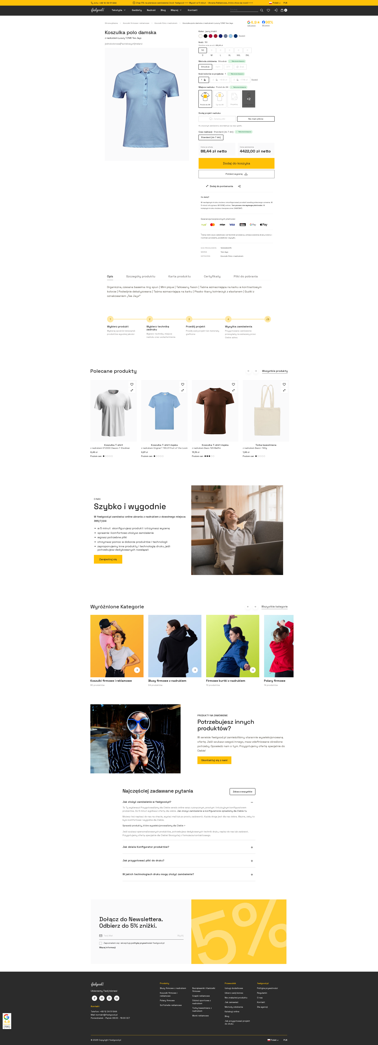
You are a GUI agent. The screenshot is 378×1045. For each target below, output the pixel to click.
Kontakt (261, 1002)
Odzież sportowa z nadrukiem (201, 1002)
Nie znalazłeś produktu (236, 997)
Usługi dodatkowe (234, 988)
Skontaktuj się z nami (214, 760)
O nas (260, 997)
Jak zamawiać (231, 1002)
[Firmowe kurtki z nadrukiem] (253, 672)
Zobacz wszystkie (242, 791)
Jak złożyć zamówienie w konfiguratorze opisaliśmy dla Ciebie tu (212, 811)
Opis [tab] (110, 276)
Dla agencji (262, 1007)
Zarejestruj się (108, 559)
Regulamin (262, 993)
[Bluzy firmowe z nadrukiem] (195, 672)
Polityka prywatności (267, 988)
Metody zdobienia (234, 1007)
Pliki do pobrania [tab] (246, 276)
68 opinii (266, 25)
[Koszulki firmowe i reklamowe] (137, 672)
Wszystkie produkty (275, 371)
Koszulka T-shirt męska (164, 446)
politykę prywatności (141, 943)
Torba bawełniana (259, 446)
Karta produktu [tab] (179, 276)
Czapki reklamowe (201, 996)
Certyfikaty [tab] (212, 276)
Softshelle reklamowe (171, 1005)
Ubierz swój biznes (234, 993)
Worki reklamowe (200, 1015)
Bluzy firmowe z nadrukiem (173, 988)
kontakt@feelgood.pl (107, 1014)
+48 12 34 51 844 (108, 3)
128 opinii (251, 25)
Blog (227, 1016)
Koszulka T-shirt (110, 446)
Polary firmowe (167, 1000)
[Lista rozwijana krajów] (239, 186)
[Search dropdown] (261, 10)
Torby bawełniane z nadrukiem (202, 1009)
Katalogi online (232, 1011)
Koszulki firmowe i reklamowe (168, 994)
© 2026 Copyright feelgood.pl (106, 1040)
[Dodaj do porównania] (131, 390)
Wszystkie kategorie (274, 606)
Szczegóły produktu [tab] (140, 276)
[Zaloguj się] (275, 10)
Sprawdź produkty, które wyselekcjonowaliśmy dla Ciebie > (154, 825)
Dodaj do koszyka (236, 163)
